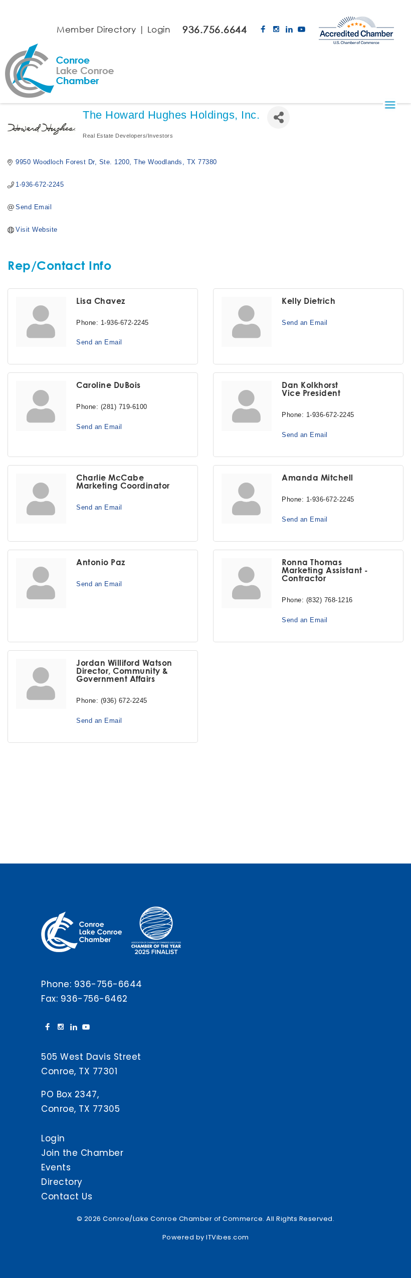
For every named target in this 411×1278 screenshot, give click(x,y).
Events (56, 1167)
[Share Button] (278, 117)
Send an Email (99, 342)
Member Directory (96, 29)
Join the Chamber (82, 1153)
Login (158, 29)
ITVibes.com (227, 1237)
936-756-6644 (108, 984)
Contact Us (66, 1196)
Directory (62, 1182)
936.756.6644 (214, 29)
